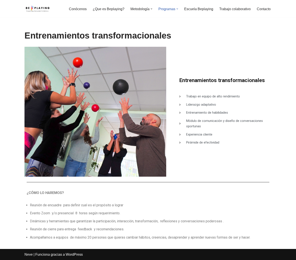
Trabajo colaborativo (235, 9)
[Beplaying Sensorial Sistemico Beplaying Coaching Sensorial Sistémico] (37, 9)
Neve (28, 254)
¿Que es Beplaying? (108, 9)
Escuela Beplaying (198, 9)
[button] (151, 9)
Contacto (264, 9)
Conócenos (78, 9)
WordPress (74, 254)
